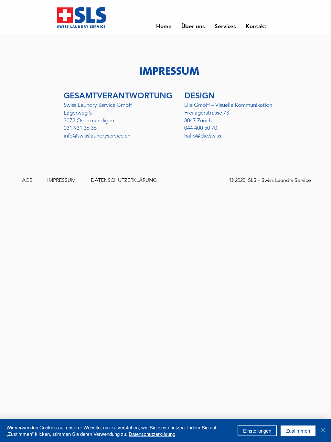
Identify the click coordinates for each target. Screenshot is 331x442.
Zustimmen (298, 430)
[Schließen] (323, 430)
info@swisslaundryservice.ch (97, 135)
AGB (27, 180)
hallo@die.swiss (202, 135)
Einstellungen (257, 430)
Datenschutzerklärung (152, 433)
